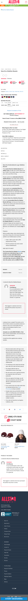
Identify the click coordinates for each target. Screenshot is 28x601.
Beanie (19, 251)
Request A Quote (7, 549)
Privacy (5, 571)
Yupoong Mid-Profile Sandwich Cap (5, 447)
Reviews (6, 560)
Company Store (7, 531)
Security (5, 557)
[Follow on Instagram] (14, 588)
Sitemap (6, 581)
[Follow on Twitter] (15, 588)
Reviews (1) (3, 153)
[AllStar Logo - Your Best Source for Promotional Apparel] (14, 2)
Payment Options (7, 573)
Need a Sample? (5, 156)
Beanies (7, 91)
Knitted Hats (17, 91)
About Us (6, 520)
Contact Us (6, 547)
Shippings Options (8, 576)
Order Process (7, 526)
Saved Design (7, 544)
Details (3, 150)
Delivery (3, 158)
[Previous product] (6, 75)
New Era (14, 69)
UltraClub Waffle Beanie (19, 446)
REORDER (6, 541)
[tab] (14, 148)
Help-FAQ (6, 552)
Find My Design (7, 565)
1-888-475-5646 (7, 509)
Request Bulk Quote (10, 121)
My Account (6, 536)
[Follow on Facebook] (12, 588)
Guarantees (6, 555)
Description (4, 148)
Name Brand (8, 69)
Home (2, 69)
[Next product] (3, 75)
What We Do (6, 523)
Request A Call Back (8, 568)
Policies (5, 528)
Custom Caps (11, 91)
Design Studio (7, 533)
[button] (2, 2)
